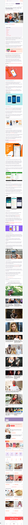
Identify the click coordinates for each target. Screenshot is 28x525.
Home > (6, 5)
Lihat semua (21, 441)
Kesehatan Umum (17, 3)
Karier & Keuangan (8, 499)
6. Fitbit (7, 33)
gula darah (14, 89)
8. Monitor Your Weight (8, 35)
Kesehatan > (8, 5)
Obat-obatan (22, 3)
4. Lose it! (7, 31)
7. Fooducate (7, 34)
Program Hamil (16, 499)
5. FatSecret (7, 32)
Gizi (9, 3)
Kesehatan (7, 3)
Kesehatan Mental (13, 3)
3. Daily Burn (7, 30)
